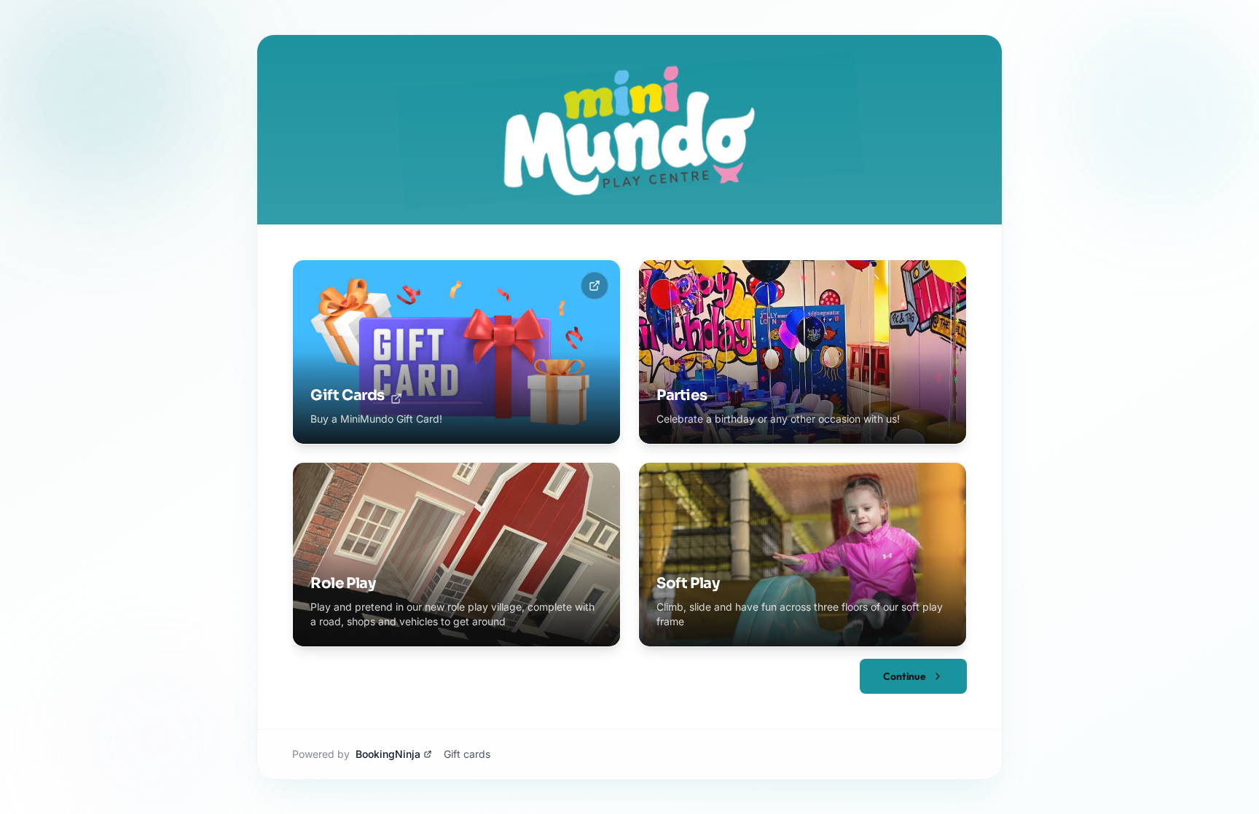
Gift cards (467, 754)
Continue (904, 676)
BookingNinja (388, 754)
